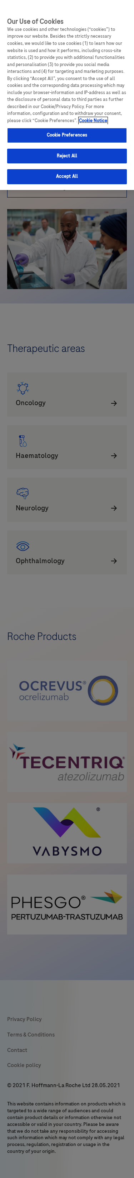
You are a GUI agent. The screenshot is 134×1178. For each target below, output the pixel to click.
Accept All (67, 176)
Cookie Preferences (67, 135)
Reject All (67, 156)
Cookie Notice (93, 120)
